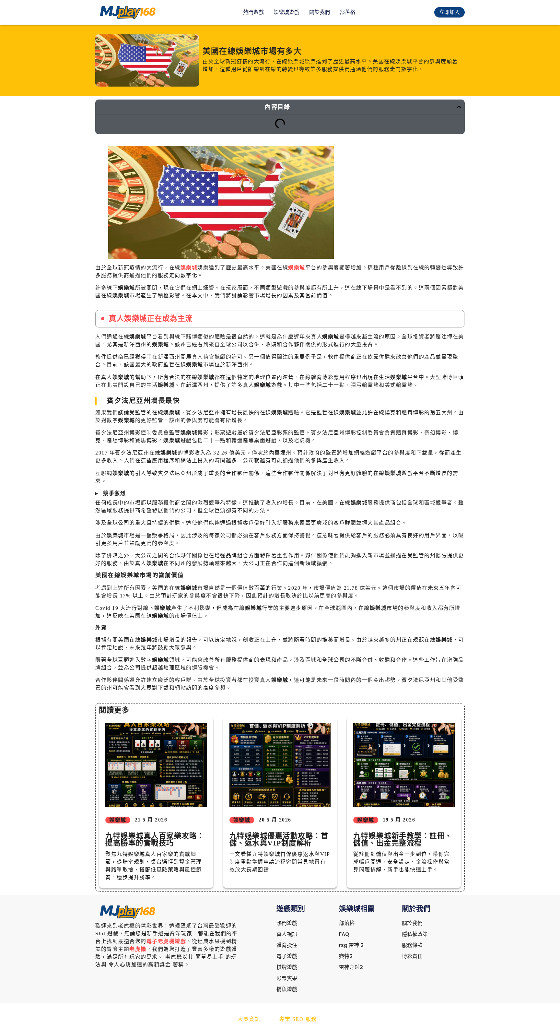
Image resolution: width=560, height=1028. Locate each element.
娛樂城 (189, 267)
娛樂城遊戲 (286, 12)
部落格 (347, 12)
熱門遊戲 (253, 12)
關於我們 (319, 12)
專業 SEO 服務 (298, 1019)
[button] (458, 107)
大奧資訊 (249, 1019)
